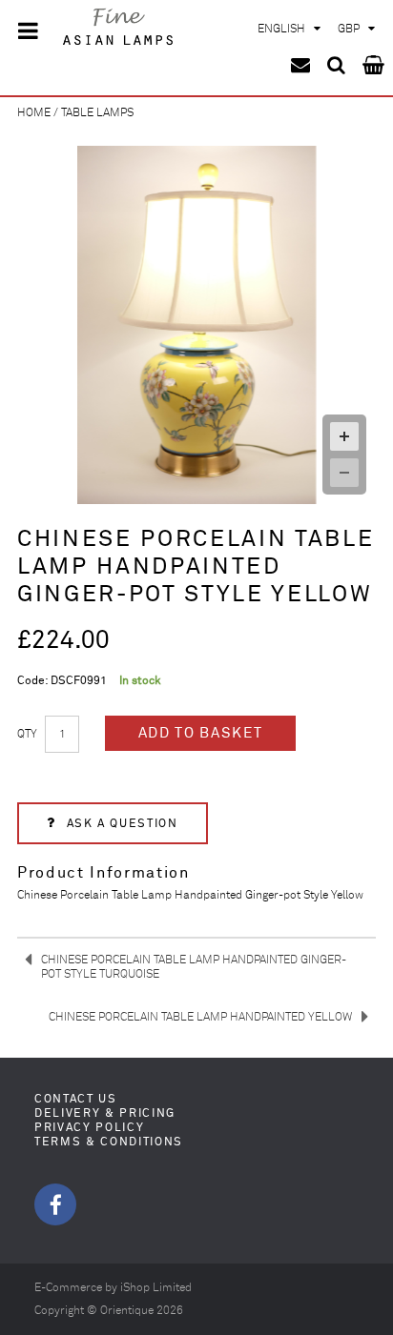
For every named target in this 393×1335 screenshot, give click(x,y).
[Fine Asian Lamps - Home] (119, 28)
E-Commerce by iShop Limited (113, 1288)
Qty (27, 734)
